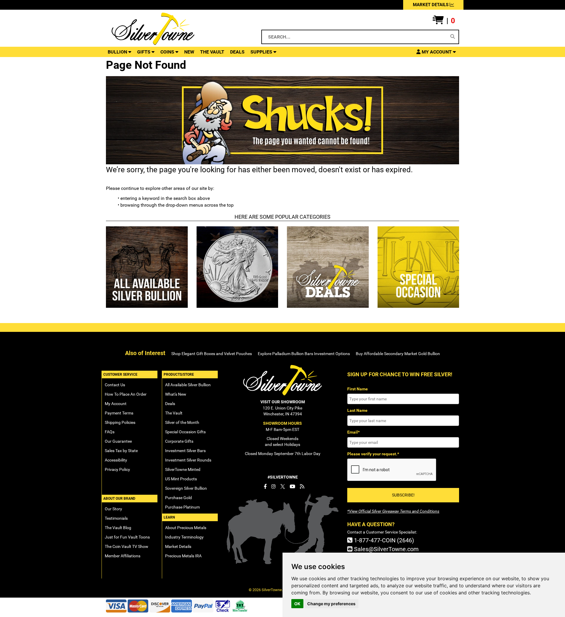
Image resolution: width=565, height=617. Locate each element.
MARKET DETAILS (431, 4)
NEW (189, 52)
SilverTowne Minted (182, 469)
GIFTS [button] (144, 52)
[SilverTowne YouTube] (292, 486)
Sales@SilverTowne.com (386, 549)
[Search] (452, 37)
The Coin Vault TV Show (126, 546)
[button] (444, 21)
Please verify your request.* (373, 454)
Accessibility (116, 460)
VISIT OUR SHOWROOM (282, 401)
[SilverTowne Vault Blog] (302, 486)
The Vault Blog (118, 527)
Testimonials (116, 518)
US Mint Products (181, 478)
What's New (175, 394)
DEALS (237, 52)
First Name (357, 389)
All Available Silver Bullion (188, 384)
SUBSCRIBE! (403, 495)
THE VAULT (212, 52)
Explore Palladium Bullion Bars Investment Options (304, 353)
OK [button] (297, 603)
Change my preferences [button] (331, 603)
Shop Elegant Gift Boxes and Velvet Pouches (211, 353)
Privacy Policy (117, 469)
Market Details (178, 546)
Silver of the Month (182, 422)
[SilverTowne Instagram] (273, 486)
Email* (353, 432)
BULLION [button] (118, 52)
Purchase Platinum (182, 507)
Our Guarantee (118, 441)
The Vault (173, 413)
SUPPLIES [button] (261, 52)
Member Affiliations (122, 556)
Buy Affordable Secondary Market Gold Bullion (398, 353)
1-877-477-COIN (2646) (383, 540)
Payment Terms (119, 413)
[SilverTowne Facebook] (265, 486)
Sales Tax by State (121, 450)
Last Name (357, 410)
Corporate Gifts (179, 441)
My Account (116, 403)
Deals (170, 403)
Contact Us (115, 384)
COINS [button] (167, 52)
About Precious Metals (185, 527)
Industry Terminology (184, 537)
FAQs (109, 431)
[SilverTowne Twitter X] (282, 486)
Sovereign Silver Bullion (186, 488)
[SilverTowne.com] (177, 29)
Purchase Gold (178, 497)
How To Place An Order (126, 394)
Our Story (113, 508)
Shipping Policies (120, 422)
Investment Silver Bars (185, 450)
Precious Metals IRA (183, 556)
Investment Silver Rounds (188, 460)
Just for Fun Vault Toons (127, 537)
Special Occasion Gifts (185, 431)
